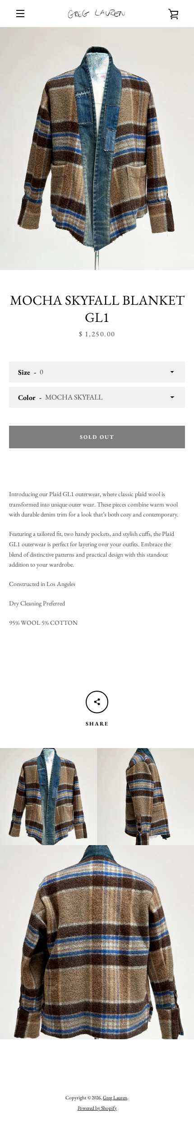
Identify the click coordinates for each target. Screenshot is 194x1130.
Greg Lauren (115, 1097)
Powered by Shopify (97, 1108)
